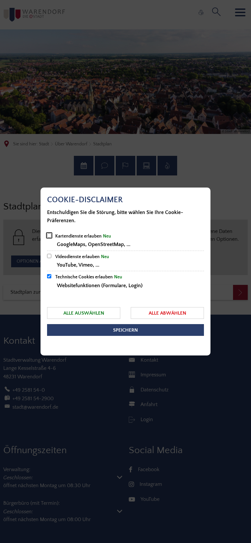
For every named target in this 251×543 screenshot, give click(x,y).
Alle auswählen (83, 313)
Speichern (125, 330)
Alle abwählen (167, 313)
